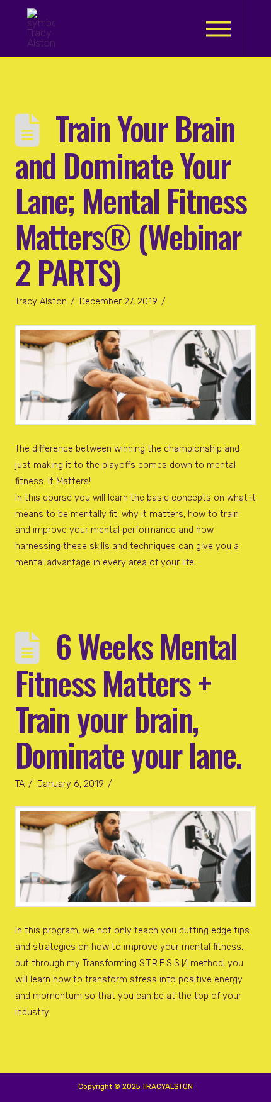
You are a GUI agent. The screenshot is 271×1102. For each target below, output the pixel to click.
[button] (218, 28)
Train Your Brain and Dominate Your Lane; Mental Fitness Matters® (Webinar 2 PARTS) (131, 199)
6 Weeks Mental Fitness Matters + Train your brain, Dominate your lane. (128, 699)
